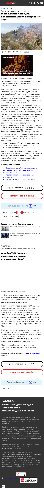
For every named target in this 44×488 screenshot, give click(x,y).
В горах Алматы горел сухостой (20, 179)
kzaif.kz (26, 52)
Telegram (36, 353)
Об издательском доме (22, 405)
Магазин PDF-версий (11, 408)
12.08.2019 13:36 (6, 9)
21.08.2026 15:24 (7, 246)
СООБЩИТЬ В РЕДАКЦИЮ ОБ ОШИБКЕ (18, 411)
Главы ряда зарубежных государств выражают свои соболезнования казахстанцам (20, 170)
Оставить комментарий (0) (22, 196)
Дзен (27, 353)
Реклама (6, 405)
